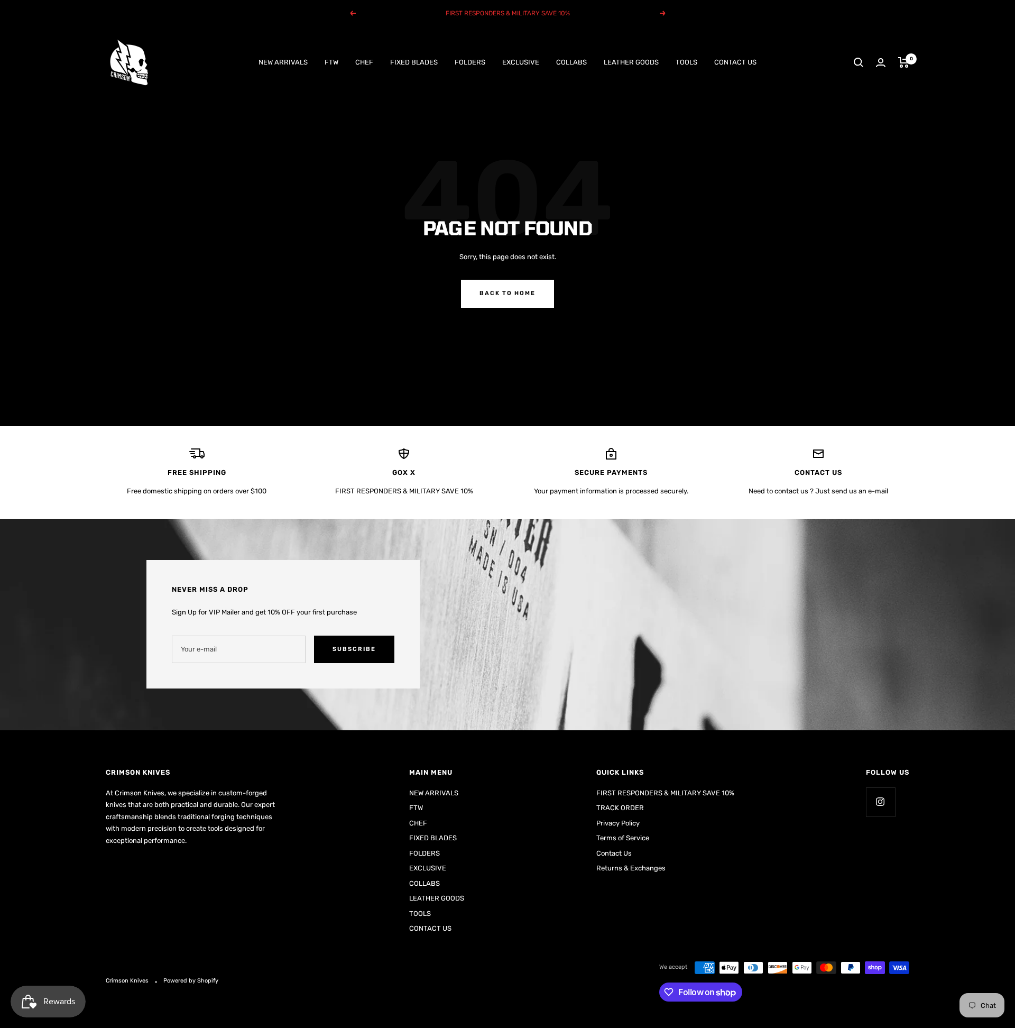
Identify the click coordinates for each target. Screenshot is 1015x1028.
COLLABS (571, 62)
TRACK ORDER (620, 808)
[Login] (880, 62)
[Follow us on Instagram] (880, 801)
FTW (331, 62)
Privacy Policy (618, 823)
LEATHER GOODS (631, 62)
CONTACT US (735, 62)
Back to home (507, 293)
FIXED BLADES (414, 62)
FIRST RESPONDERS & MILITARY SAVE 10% (665, 793)
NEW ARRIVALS (283, 62)
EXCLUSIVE (520, 62)
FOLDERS (470, 62)
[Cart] (903, 62)
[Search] (858, 62)
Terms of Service (622, 838)
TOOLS (686, 62)
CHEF (364, 62)
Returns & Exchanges (631, 868)
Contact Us (614, 853)
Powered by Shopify (190, 980)
